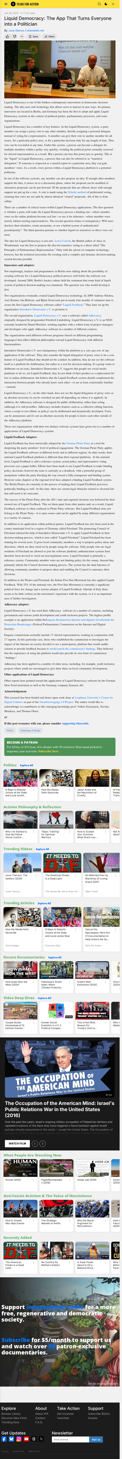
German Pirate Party (78, 443)
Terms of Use (18, 1451)
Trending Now (10, 1422)
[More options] (34, 790)
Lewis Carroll (63, 241)
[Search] (99, 4)
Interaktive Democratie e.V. (35, 309)
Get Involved (65, 1413)
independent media (55, 1307)
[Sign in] (112, 4)
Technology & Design (30, 730)
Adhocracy (94, 315)
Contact (40, 1418)
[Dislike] (15, 36)
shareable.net (35, 30)
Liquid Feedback (73, 304)
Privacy (4, 1451)
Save (35, 36)
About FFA (41, 1413)
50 (51, 1346)
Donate (92, 1418)
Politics (10, 730)
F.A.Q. (39, 1422)
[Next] (42, 1144)
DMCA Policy (34, 1451)
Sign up (96, 1439)
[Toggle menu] (6, 4)
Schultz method (77, 192)
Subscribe (15, 1340)
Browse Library (11, 1413)
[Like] (7, 36)
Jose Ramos (16, 30)
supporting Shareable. (75, 723)
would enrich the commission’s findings (72, 648)
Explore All (26, 765)
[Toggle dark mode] (106, 4)
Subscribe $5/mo (99, 1413)
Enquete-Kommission (58, 619)
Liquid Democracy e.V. (47, 315)
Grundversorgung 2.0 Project (56, 702)
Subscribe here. (48, 751)
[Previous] (35, 1144)
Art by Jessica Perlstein (103, 1383)
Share (51, 36)
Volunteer (63, 1418)
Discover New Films (14, 1418)
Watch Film (17, 1143)
